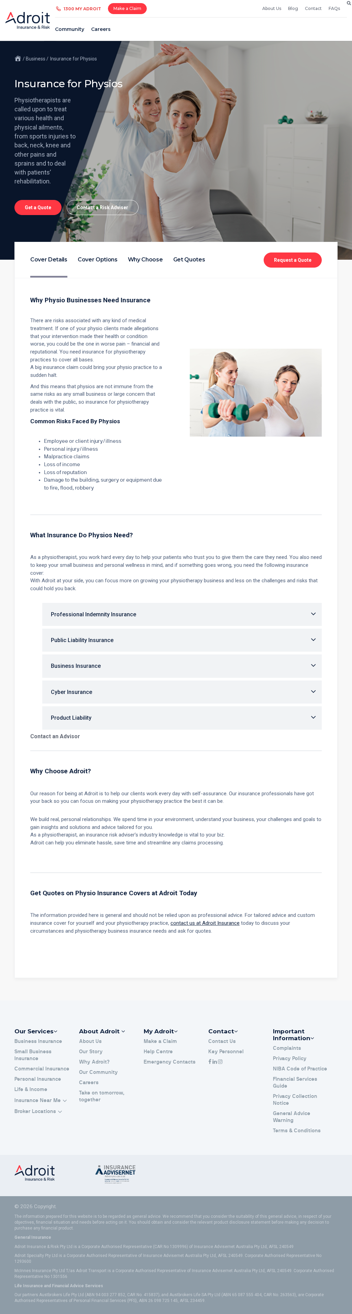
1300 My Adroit (82, 8)
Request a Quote (292, 260)
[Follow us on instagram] (220, 1062)
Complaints (287, 1048)
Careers (101, 29)
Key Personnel (226, 1051)
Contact (313, 8)
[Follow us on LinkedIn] (214, 1062)
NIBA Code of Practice (300, 1068)
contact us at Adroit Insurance (205, 923)
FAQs (334, 8)
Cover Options (98, 259)
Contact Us (222, 1041)
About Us (271, 8)
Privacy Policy (290, 1058)
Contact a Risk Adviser (102, 207)
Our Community (98, 1072)
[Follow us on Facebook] (209, 1062)
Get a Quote (38, 207)
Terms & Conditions (297, 1130)
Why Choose (145, 259)
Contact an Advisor (55, 736)
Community (69, 29)
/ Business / (35, 58)
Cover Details (48, 259)
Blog (293, 8)
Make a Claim (127, 8)
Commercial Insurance (41, 1068)
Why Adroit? (94, 1062)
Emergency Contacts (170, 1062)
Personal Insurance (37, 1079)
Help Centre (158, 1051)
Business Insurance (38, 1041)
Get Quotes (189, 259)
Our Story (91, 1051)
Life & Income (30, 1089)
